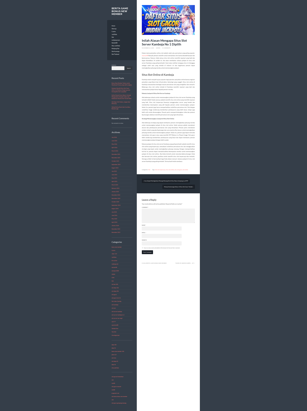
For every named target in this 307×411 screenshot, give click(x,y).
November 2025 (116, 157)
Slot (113, 37)
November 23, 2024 (148, 48)
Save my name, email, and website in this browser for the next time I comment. (162, 248)
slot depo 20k (115, 291)
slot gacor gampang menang (119, 403)
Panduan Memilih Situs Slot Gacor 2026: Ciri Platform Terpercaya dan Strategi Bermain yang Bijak (121, 90)
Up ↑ (193, 263)
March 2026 (115, 151)
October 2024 (115, 201)
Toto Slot (114, 332)
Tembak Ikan (115, 328)
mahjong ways (116, 40)
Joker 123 (114, 253)
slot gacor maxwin (116, 386)
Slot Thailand (115, 54)
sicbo (113, 277)
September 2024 (116, 205)
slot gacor (114, 294)
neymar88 (114, 267)
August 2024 (115, 208)
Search (114, 65)
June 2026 (114, 140)
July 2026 (114, 137)
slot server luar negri (117, 318)
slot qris (114, 308)
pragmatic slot (115, 393)
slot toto (114, 358)
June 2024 (114, 215)
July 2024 (114, 212)
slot (113, 380)
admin (158, 48)
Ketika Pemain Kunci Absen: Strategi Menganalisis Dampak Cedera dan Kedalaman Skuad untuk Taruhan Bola (121, 96)
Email (144, 232)
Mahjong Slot (115, 48)
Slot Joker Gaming (116, 301)
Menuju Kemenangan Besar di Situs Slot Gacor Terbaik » (178, 187)
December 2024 (116, 195)
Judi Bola (114, 34)
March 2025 (115, 185)
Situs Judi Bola (116, 46)
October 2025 (115, 161)
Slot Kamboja (115, 51)
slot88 (113, 383)
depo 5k (114, 348)
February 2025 (115, 188)
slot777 (114, 321)
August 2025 (115, 168)
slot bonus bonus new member (119, 396)
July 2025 (114, 171)
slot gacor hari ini (116, 298)
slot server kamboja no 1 (118, 315)
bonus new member (117, 247)
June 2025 (114, 174)
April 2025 (114, 181)
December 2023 (116, 229)
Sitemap (114, 29)
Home (113, 26)
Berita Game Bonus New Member (120, 11)
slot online (185, 169)
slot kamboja (115, 304)
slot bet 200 (115, 284)
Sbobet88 (114, 43)
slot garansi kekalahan (117, 376)
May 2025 (114, 178)
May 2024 (114, 218)
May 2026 (114, 144)
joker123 (114, 354)
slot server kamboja (117, 311)
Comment (145, 207)
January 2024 (115, 225)
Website (144, 240)
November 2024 (116, 198)
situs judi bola (115, 368)
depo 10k (114, 344)
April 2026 (114, 147)
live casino (114, 260)
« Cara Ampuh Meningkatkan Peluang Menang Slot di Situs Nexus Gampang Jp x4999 (165, 181)
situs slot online (170, 169)
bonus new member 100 (118, 351)
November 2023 (116, 232)
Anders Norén (186, 263)
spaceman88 (115, 325)
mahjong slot (115, 264)
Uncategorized (115, 335)
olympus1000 (115, 270)
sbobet (113, 274)
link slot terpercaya (160, 169)
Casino (114, 31)
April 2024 (114, 222)
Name (144, 225)
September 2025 (116, 164)
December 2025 (116, 154)
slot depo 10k (115, 287)
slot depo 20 (115, 361)
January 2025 (115, 191)
